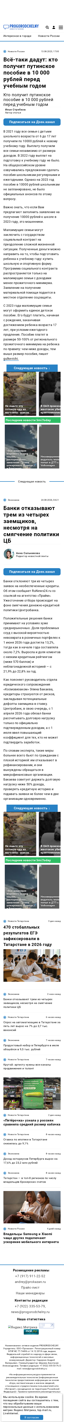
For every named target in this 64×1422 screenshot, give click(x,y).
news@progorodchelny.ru (30, 1312)
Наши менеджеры (30, 1293)
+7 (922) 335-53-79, (30, 1306)
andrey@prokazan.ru (30, 1282)
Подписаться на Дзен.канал (32, 122)
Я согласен (31, 1417)
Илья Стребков (15, 109)
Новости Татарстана (18, 921)
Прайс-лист (30, 1287)
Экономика (13, 500)
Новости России (16, 51)
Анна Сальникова (28, 553)
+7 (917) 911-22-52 (30, 1276)
